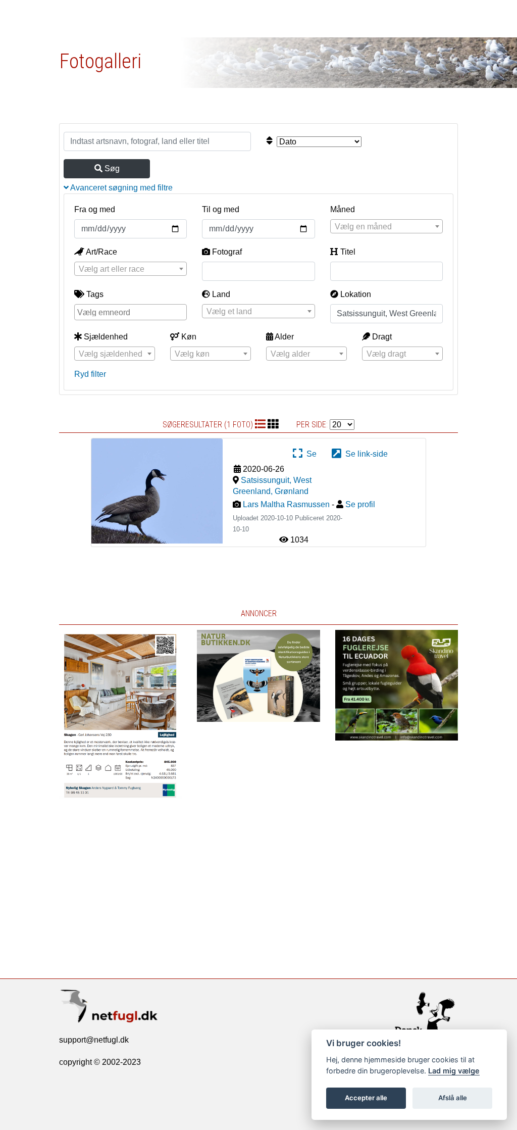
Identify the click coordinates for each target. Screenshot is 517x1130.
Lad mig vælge (454, 1070)
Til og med (220, 209)
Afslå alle (452, 1098)
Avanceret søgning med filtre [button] (121, 187)
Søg (111, 168)
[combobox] (386, 226)
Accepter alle (366, 1098)
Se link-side (364, 454)
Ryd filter (90, 374)
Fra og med (94, 209)
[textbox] (386, 227)
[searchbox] (131, 311)
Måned (342, 209)
